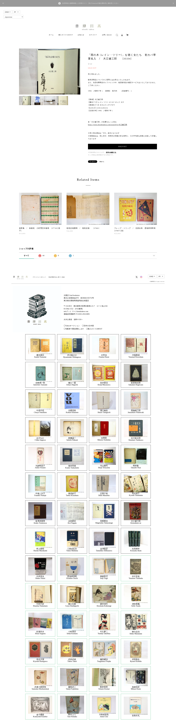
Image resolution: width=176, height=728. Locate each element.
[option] (49, 72)
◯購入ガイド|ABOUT (94, 329)
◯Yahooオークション (72, 326)
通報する (101, 161)
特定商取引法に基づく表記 (57, 277)
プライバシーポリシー (39, 277)
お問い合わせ (107, 35)
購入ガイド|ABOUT (66, 35)
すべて (26, 255)
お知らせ (81, 35)
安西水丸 (136, 716)
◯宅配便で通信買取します (74, 329)
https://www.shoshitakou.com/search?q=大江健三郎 (107, 125)
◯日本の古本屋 (88, 326)
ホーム (51, 35)
